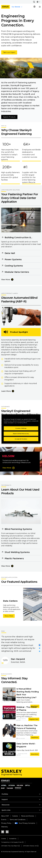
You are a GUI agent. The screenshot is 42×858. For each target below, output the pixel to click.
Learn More (6, 391)
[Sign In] (34, 7)
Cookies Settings (21, 428)
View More (5, 280)
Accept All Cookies (21, 439)
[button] (34, 2)
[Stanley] (5, 7)
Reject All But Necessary (21, 433)
